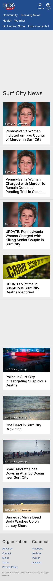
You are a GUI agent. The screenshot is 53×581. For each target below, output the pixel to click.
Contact (6, 553)
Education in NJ (38, 26)
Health (7, 20)
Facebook (37, 548)
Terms (5, 562)
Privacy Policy (10, 567)
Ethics (5, 557)
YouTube (36, 553)
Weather (19, 20)
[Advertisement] (26, 60)
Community (10, 15)
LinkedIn (36, 562)
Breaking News (30, 15)
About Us (7, 548)
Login (48, 8)
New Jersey (11, 510)
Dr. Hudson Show (14, 26)
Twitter (36, 557)
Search (40, 8)
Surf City (10, 124)
